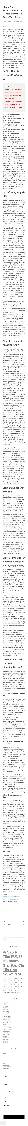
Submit (14, 1117)
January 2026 (6, 1014)
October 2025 (6, 1019)
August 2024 (6, 1034)
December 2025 (7, 1016)
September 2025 (7, 1021)
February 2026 (6, 1012)
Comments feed (7, 1066)
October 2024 (6, 1031)
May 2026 (5, 1008)
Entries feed (6, 1065)
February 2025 (6, 1024)
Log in (4, 1063)
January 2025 (6, 1026)
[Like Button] (19, 23)
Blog (15, 22)
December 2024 (7, 1027)
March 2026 (6, 1011)
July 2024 (5, 1036)
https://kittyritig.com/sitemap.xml (11, 896)
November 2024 (7, 1029)
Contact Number (9, 1092)
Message (6, 1105)
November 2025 (7, 1017)
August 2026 (6, 1003)
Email (6, 1084)
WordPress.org (6, 1068)
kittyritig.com (19, 21)
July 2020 (5, 1037)
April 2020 (5, 1041)
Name (6, 1076)
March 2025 (6, 1022)
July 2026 (5, 1004)
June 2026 (5, 1006)
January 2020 (6, 1042)
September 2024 (7, 1032)
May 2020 (5, 1039)
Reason (6, 1097)
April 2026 (5, 1009)
